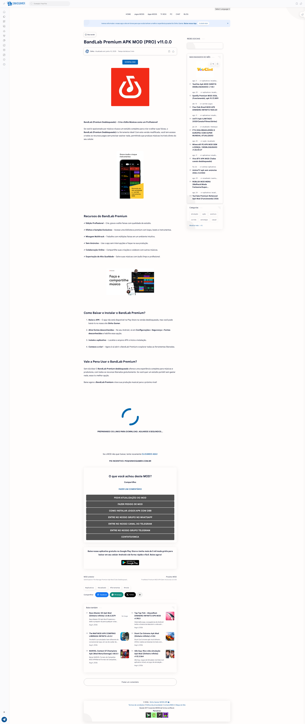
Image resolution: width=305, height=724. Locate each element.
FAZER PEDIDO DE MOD (130, 482)
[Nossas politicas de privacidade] (4, 59)
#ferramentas (115, 566)
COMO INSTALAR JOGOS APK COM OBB (130, 489)
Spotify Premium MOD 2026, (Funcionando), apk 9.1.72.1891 (205, 97)
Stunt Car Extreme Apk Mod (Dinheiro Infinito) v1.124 (146, 613)
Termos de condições (136, 683)
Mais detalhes (43, 714)
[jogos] (210, 104)
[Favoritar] (169, 51)
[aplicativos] (206, 81)
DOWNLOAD (130, 62)
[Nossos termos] (4, 54)
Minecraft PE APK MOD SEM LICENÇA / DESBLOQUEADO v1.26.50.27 (204, 147)
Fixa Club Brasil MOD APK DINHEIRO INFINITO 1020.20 (204, 108)
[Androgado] (154, 693)
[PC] (171, 14)
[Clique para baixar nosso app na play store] (4, 31)
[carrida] (205, 104)
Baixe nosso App (190, 23)
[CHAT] (178, 14)
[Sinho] (92, 51)
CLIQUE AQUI (203, 23)
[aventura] (214, 178)
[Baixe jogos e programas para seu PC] (4, 26)
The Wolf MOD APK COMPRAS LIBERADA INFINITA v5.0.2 (102, 613)
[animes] (205, 167)
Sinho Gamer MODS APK (159, 681)
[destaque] (214, 127)
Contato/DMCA (169, 683)
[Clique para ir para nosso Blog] (4, 45)
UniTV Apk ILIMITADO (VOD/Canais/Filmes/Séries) (204, 120)
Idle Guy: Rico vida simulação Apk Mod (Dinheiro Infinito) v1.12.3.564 (147, 632)
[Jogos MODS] (139, 14)
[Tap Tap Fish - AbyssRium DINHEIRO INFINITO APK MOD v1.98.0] (170, 594)
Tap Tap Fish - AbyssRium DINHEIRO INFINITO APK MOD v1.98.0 (147, 594)
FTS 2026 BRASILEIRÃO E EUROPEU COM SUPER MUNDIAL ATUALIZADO (203, 133)
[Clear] (68, 3)
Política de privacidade (153, 683)
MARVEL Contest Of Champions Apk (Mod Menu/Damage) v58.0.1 (103, 630)
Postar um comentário (130, 660)
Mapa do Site (181, 683)
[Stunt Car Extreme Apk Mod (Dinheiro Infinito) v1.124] (170, 615)
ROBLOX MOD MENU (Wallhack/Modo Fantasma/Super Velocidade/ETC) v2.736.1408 (205, 184)
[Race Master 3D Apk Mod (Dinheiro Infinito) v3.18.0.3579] (124, 594)
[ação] (205, 141)
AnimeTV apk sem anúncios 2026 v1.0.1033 (204, 171)
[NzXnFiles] (165, 693)
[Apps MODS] (152, 14)
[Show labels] (196, 225)
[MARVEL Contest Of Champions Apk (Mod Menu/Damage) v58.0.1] (124, 632)
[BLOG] (186, 14)
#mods (126, 566)
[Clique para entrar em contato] (4, 64)
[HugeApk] (148, 693)
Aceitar (21, 714)
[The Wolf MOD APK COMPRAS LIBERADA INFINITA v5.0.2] (124, 615)
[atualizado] (214, 81)
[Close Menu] (228, 23)
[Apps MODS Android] (4, 21)
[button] (301, 3)
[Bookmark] (297, 3)
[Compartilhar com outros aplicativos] (140, 573)
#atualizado (102, 566)
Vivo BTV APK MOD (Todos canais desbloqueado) (204, 159)
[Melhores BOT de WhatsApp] (4, 50)
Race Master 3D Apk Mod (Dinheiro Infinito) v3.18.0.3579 (102, 592)
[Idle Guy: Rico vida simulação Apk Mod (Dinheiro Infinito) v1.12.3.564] (170, 632)
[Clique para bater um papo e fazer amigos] (4, 40)
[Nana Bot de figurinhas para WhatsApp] (160, 693)
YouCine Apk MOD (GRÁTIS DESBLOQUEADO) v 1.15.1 (204, 85)
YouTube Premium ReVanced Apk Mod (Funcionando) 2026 (205, 197)
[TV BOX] (163, 14)
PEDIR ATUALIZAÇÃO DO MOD (130, 476)
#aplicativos (89, 566)
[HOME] (128, 14)
